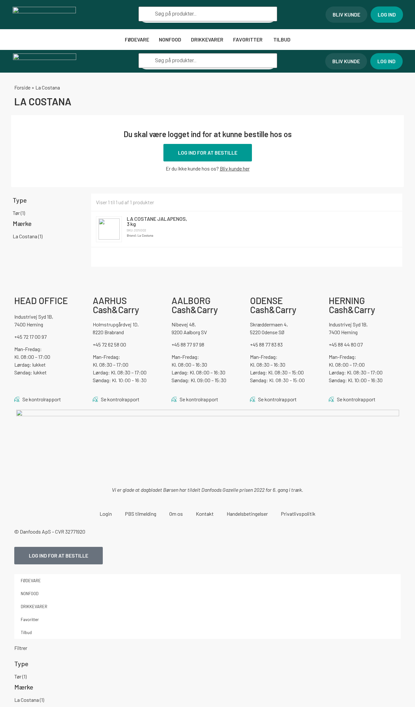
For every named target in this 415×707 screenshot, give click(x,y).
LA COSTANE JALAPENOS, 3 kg (157, 221)
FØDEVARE (137, 39)
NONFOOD (170, 39)
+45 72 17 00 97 (30, 337)
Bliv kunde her (235, 168)
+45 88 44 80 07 (346, 344)
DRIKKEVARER (207, 39)
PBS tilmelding (140, 514)
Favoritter (248, 39)
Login (106, 514)
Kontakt (205, 514)
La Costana (27, 236)
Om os (176, 514)
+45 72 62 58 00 (109, 344)
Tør (19, 213)
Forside (22, 87)
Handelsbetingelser (247, 514)
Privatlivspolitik (298, 514)
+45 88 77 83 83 (266, 344)
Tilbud (281, 39)
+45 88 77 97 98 (188, 344)
